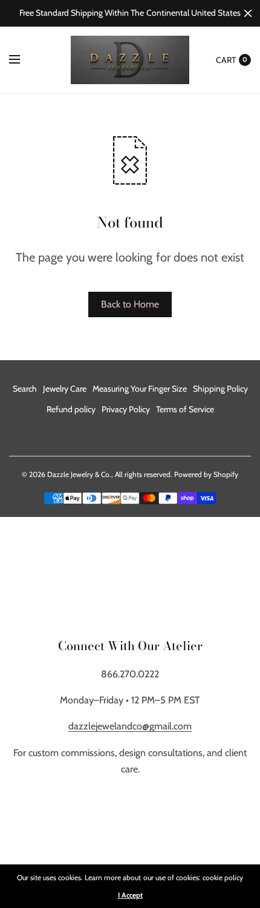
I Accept (130, 895)
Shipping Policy (220, 388)
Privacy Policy (126, 409)
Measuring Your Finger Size (140, 388)
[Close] (248, 13)
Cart (226, 59)
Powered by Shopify (206, 474)
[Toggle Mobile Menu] (22, 60)
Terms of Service (185, 409)
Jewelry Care (64, 388)
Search (25, 388)
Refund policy (71, 409)
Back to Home (130, 304)
